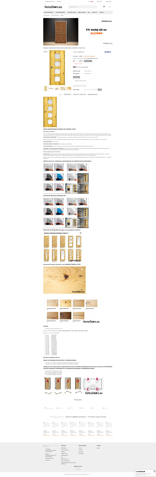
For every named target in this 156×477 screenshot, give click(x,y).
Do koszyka (87, 60)
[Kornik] (95, 408)
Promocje (81, 449)
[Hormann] (60, 408)
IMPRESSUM (63, 448)
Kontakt (102, 12)
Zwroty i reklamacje (65, 449)
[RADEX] (108, 51)
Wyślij (100, 89)
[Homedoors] (49, 408)
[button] (63, 445)
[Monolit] (107, 408)
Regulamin (63, 451)
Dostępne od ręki (71, 12)
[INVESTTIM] (72, 408)
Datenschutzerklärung (65, 460)
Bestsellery (81, 451)
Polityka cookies (64, 453)
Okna (89, 12)
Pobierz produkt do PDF (80, 80)
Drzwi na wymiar (82, 12)
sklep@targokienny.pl (49, 458)
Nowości (80, 448)
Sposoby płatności (64, 455)
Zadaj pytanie (76, 77)
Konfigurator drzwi (64, 458)
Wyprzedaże (81, 453)
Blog (62, 457)
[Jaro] (84, 408)
